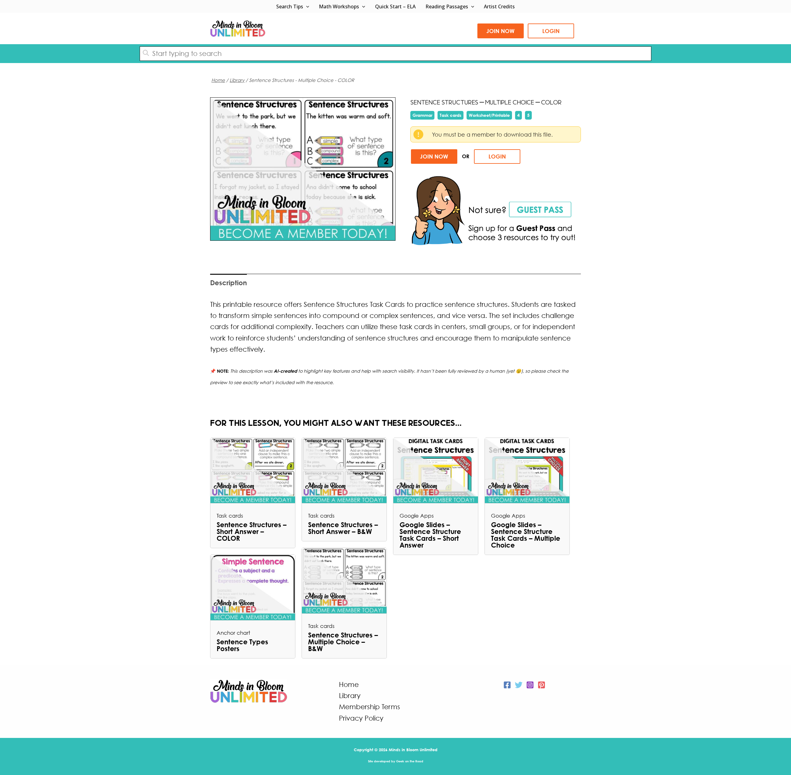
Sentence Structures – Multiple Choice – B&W (343, 642)
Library (237, 80)
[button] (306, 6)
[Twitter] (518, 685)
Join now (500, 31)
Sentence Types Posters (242, 645)
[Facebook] (507, 685)
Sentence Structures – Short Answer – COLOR (251, 531)
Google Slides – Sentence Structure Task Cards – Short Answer (430, 534)
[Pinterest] (541, 685)
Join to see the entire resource (303, 169)
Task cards (450, 115)
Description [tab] (228, 282)
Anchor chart (233, 632)
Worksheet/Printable (489, 115)
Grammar (422, 115)
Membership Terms (369, 706)
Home (218, 80)
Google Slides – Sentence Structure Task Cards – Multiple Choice (525, 534)
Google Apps (417, 515)
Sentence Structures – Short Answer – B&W (343, 528)
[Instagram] (530, 685)
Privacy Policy (361, 718)
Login (551, 31)
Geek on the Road (409, 761)
